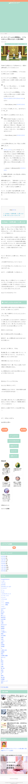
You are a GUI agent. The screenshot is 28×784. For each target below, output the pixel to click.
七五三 (2, 641)
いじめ (2, 581)
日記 (2, 662)
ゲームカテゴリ (14, 436)
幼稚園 (2, 679)
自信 (18, 44)
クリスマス (4, 588)
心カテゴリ (14, 451)
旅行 (2, 682)
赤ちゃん (3, 657)
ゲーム (7, 44)
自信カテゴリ (14, 445)
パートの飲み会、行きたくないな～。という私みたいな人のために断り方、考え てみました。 (17, 696)
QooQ (16, 783)
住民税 (2, 644)
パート (2, 601)
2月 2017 (3, 561)
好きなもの (4, 624)
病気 (2, 670)
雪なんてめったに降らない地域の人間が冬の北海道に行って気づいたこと (17, 710)
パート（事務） (5, 604)
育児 (2, 610)
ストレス (3, 597)
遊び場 (2, 677)
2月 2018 (3, 558)
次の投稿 (4, 429)
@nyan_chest (7, 149)
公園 (2, 622)
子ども (2, 630)
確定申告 (3, 617)
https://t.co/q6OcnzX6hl (10, 98)
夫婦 (25, 44)
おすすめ (3, 584)
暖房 (2, 661)
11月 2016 (3, 567)
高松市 (2, 626)
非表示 (14, 209)
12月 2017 (3, 560)
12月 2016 (3, 565)
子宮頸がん (4, 632)
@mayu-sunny (20, 98)
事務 (2, 633)
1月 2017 (3, 563)
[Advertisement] (14, 18)
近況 (2, 621)
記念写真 (3, 619)
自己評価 (3, 635)
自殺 (2, 637)
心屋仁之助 (4, 650)
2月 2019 (3, 556)
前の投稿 (23, 429)
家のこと (3, 615)
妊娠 (2, 666)
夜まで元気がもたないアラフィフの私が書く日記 (15, 748)
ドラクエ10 (12, 44)
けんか (2, 592)
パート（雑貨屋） (5, 602)
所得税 (2, 646)
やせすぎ (3, 608)
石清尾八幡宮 (4, 655)
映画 (2, 613)
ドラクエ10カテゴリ (14, 441)
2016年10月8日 (21, 104)
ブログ (2, 606)
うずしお (3, 582)
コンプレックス (5, 595)
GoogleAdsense (5, 579)
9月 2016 (3, 570)
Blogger (16, 778)
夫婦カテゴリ (14, 456)
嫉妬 (2, 642)
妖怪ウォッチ (4, 681)
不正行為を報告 (4, 687)
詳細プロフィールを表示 (7, 750)
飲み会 (2, 612)
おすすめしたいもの (6, 586)
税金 (2, 653)
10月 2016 (3, 569)
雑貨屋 (2, 628)
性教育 (2, 652)
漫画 (2, 675)
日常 (2, 664)
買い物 (2, 668)
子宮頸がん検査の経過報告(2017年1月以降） (12, 755)
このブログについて (6, 593)
